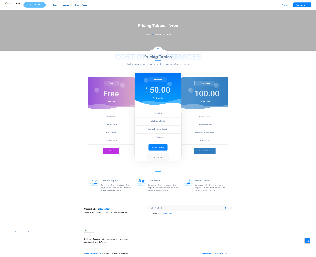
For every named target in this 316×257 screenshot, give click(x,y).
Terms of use (206, 253)
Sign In (286, 5)
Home (55, 5)
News (76, 5)
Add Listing (300, 5)
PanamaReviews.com (93, 253)
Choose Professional (205, 151)
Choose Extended (158, 147)
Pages (84, 5)
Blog (226, 253)
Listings (66, 5)
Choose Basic (111, 151)
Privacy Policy (167, 214)
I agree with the (161, 214)
